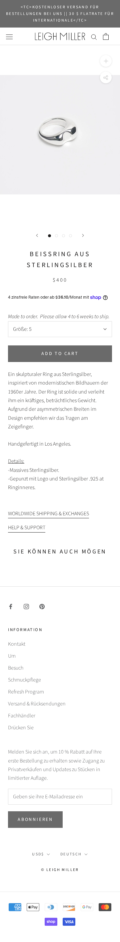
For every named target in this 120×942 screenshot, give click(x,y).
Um (12, 656)
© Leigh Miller (60, 870)
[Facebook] (10, 606)
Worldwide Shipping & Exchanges (48, 513)
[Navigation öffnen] (9, 36)
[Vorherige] (37, 235)
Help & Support (26, 527)
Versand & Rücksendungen (37, 703)
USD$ (38, 854)
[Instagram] (26, 606)
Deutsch (71, 854)
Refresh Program (26, 691)
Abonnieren (35, 819)
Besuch (15, 668)
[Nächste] (83, 235)
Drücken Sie (21, 727)
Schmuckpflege (24, 680)
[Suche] (94, 36)
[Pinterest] (42, 606)
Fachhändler (21, 715)
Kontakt (16, 644)
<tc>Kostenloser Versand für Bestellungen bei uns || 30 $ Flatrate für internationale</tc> (60, 13)
